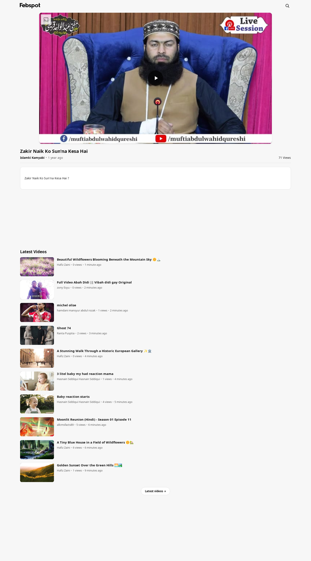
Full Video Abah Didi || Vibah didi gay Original (94, 282)
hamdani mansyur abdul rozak (76, 310)
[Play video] (155, 78)
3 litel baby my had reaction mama (85, 374)
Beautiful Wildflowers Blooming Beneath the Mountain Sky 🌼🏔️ (109, 259)
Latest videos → (155, 491)
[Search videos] (287, 6)
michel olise (66, 305)
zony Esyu (63, 287)
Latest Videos (33, 251)
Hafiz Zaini (63, 265)
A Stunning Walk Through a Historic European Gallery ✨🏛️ (104, 351)
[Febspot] (30, 6)
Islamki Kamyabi (32, 158)
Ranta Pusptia (65, 333)
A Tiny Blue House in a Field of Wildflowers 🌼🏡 (95, 442)
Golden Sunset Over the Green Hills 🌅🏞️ (89, 465)
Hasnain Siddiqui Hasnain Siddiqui (78, 379)
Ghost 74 (64, 328)
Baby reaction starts (73, 396)
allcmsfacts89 (65, 425)
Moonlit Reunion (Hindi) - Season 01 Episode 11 (94, 419)
